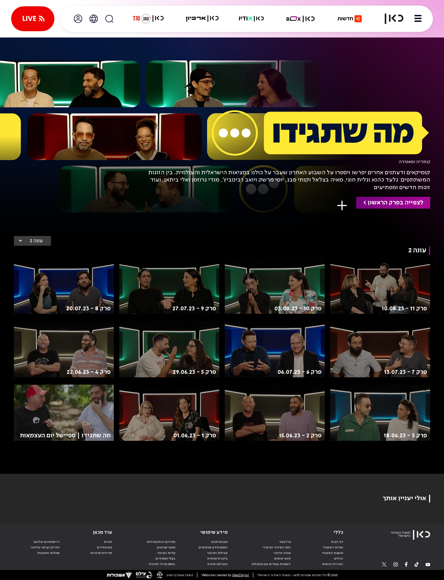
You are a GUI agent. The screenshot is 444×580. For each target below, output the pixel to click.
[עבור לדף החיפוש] (109, 19)
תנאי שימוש (282, 558)
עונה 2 (36, 240)
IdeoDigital (240, 575)
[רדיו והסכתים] (251, 18)
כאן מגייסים (219, 542)
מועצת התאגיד (332, 553)
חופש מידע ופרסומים (213, 547)
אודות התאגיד (333, 547)
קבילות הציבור (217, 553)
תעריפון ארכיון (217, 564)
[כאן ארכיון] (202, 18)
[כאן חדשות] (349, 18)
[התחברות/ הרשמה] (78, 19)
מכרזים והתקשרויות (161, 542)
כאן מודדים (104, 547)
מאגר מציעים (166, 547)
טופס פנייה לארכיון (162, 564)
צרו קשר (285, 542)
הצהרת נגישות (332, 564)
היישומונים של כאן (47, 542)
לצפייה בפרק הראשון (395, 203)
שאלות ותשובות (48, 553)
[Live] (32, 19)
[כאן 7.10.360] (148, 18)
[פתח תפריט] (418, 19)
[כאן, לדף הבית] (390, 18)
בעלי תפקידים (165, 558)
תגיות (108, 542)
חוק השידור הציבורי (277, 547)
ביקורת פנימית (217, 558)
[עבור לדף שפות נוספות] (94, 19)
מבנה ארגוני (282, 553)
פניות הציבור (166, 553)
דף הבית (337, 542)
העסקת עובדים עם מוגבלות (271, 564)
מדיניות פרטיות (101, 553)
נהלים (338, 558)
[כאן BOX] (301, 18)
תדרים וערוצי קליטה (45, 547)
